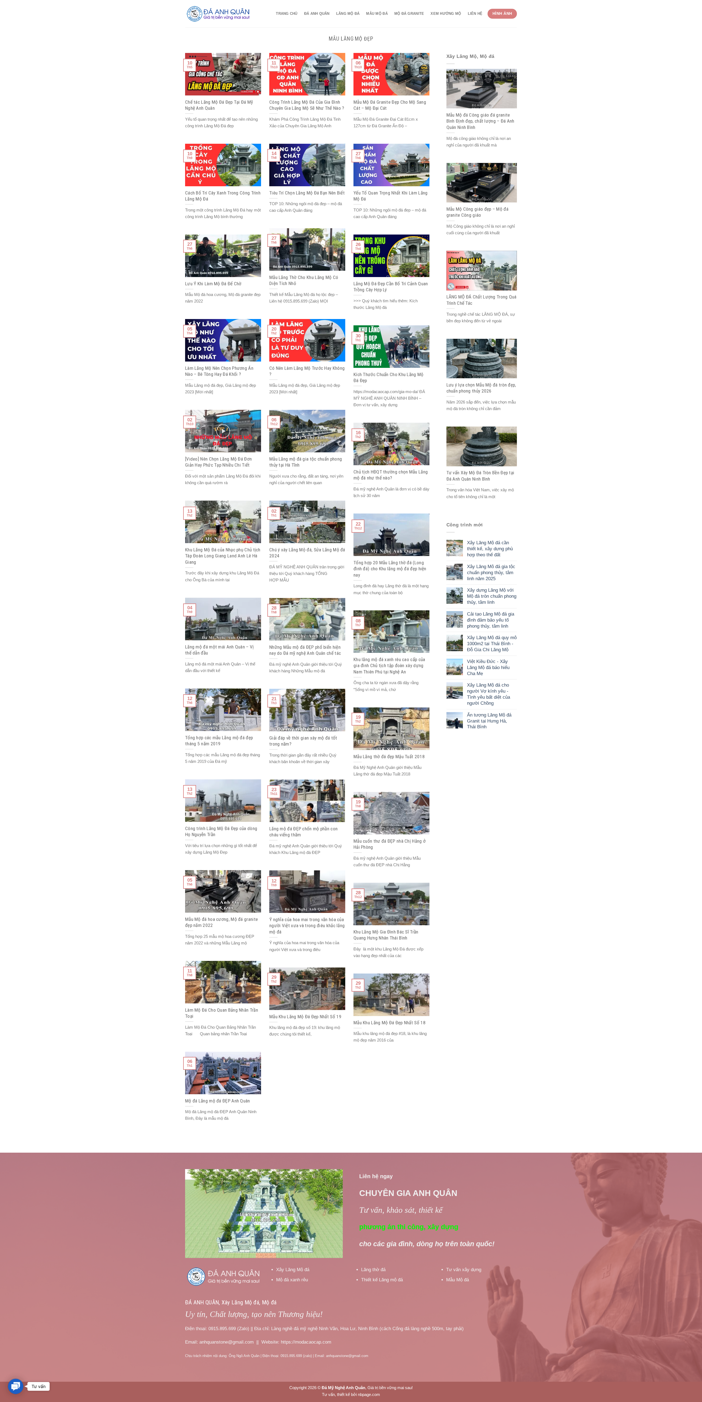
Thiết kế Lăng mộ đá (382, 1279)
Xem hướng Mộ (446, 14)
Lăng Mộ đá (348, 14)
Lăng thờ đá (373, 1269)
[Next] (333, 1214)
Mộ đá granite (409, 14)
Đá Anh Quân (317, 14)
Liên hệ (475, 14)
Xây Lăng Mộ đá (292, 1269)
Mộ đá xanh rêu (292, 1279)
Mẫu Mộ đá (376, 14)
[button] (16, 1386)
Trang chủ (286, 14)
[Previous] (195, 1214)
